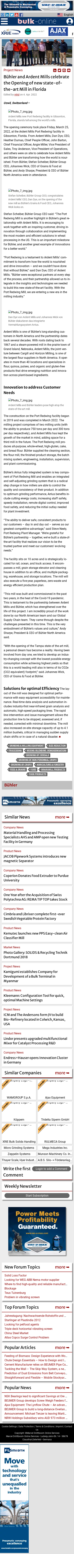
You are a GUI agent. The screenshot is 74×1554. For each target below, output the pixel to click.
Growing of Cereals (37, 755)
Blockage (10, 1288)
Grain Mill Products (53, 769)
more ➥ (62, 1267)
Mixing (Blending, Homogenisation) (46, 750)
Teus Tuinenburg (15, 1293)
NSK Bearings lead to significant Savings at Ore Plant (38, 1396)
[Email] (68, 70)
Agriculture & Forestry (50, 764)
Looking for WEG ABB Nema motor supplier (31, 1280)
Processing (15, 750)
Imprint (59, 1426)
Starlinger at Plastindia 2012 (22, 1320)
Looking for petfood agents (21, 1324)
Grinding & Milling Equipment (27, 745)
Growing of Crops (21, 764)
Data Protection (26, 1426)
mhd (16, 94)
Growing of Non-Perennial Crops (37, 760)
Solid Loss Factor (15, 1275)
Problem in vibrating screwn (22, 1297)
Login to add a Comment (51, 1169)
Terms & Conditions (44, 1426)
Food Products (37, 774)
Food (33, 769)
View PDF (50, 70)
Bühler (10, 785)
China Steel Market (16, 1333)
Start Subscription (37, 1195)
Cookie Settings (9, 1426)
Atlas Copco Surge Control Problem (26, 1337)
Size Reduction (57, 745)
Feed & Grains (18, 769)
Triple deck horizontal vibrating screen (28, 1329)
